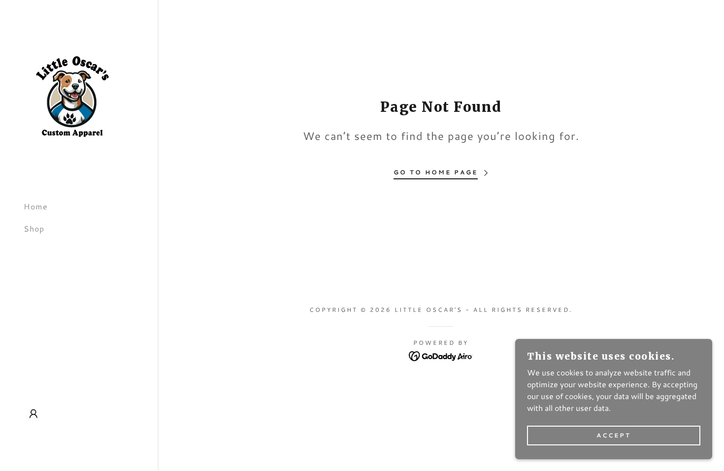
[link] (73, 95)
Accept (613, 436)
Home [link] (36, 206)
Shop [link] (34, 228)
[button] (33, 414)
